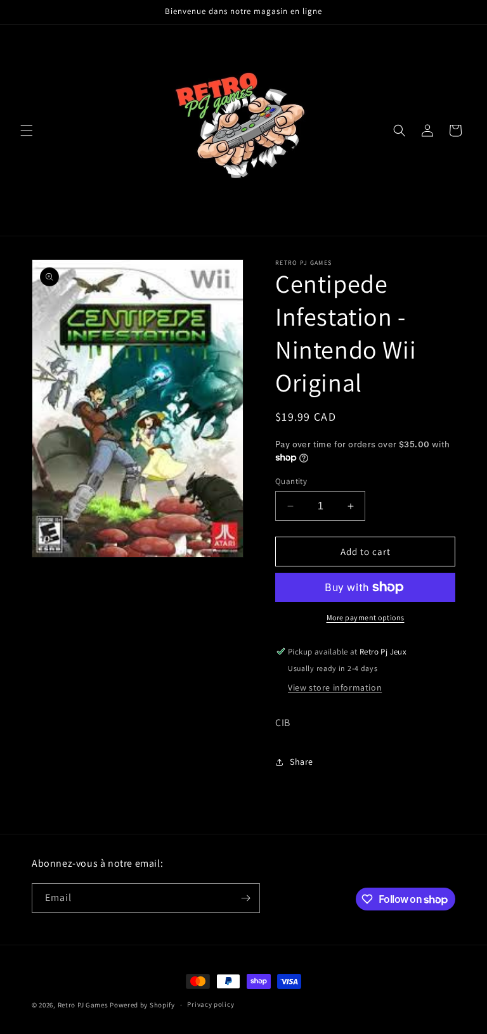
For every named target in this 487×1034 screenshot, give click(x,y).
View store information (335, 687)
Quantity (291, 481)
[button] (27, 130)
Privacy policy (210, 1004)
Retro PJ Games (83, 1004)
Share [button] (301, 761)
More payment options (366, 617)
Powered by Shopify (142, 1004)
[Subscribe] (245, 898)
